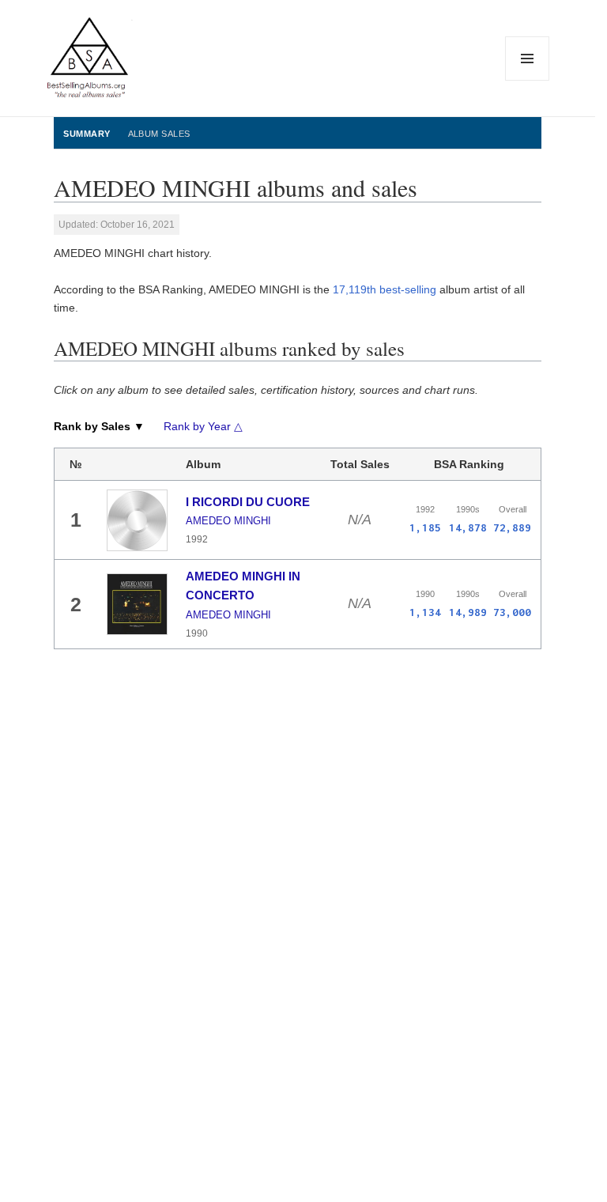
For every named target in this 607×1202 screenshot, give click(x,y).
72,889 (512, 527)
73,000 (512, 612)
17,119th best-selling (384, 289)
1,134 (425, 612)
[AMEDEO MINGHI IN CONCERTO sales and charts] (137, 604)
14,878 (468, 527)
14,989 (468, 612)
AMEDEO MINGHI (228, 521)
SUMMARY (86, 133)
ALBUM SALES (159, 133)
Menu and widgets (527, 80)
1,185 (425, 527)
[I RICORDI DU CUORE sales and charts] (137, 520)
